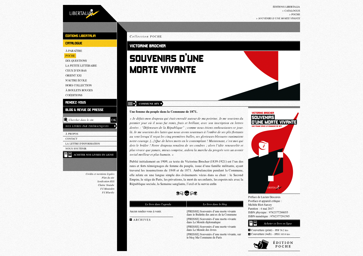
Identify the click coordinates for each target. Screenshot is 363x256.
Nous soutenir (75, 148)
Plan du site (108, 177)
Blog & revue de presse (84, 110)
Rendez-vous (75, 102)
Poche (295, 14)
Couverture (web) (270, 234)
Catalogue (292, 10)
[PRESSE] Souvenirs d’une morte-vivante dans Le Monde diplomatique (211, 220)
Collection (146, 36)
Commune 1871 (149, 104)
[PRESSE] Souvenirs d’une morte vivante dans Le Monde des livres (211, 228)
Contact (71, 138)
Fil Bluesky (108, 192)
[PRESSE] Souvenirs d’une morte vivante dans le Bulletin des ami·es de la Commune (212, 212)
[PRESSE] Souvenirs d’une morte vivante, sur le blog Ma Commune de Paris (214, 235)
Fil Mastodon (107, 188)
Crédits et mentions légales (100, 174)
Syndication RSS (105, 181)
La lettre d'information (82, 143)
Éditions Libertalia (286, 6)
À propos (71, 133)
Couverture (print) (269, 230)
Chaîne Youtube (106, 185)
